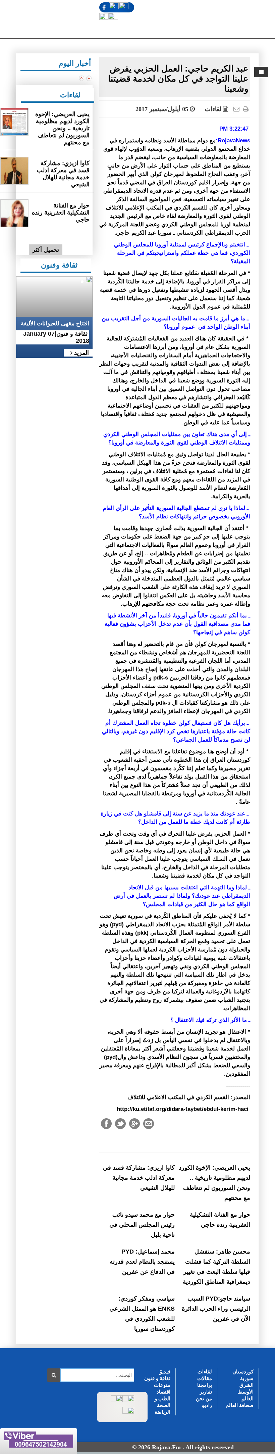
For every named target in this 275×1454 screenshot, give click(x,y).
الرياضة (162, 1412)
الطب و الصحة (162, 1402)
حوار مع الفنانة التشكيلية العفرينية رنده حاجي (61, 212)
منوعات (162, 1385)
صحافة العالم (240, 1405)
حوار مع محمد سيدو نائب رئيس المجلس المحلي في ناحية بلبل (142, 1224)
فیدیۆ (165, 1371)
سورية (247, 1378)
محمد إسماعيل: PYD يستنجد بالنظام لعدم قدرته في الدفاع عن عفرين (142, 1261)
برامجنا (204, 1385)
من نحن (204, 1398)
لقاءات (213, 109)
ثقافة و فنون (157, 1378)
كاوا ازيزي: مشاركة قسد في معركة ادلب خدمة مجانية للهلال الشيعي (139, 1177)
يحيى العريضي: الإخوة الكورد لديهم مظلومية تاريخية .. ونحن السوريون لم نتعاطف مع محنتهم (62, 128)
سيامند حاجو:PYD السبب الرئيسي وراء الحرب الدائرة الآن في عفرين (216, 1308)
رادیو (207, 1405)
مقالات (204, 1378)
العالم (247, 1398)
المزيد (80, 352)
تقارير (206, 1392)
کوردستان (243, 1371)
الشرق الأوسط (246, 1388)
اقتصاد (163, 1392)
